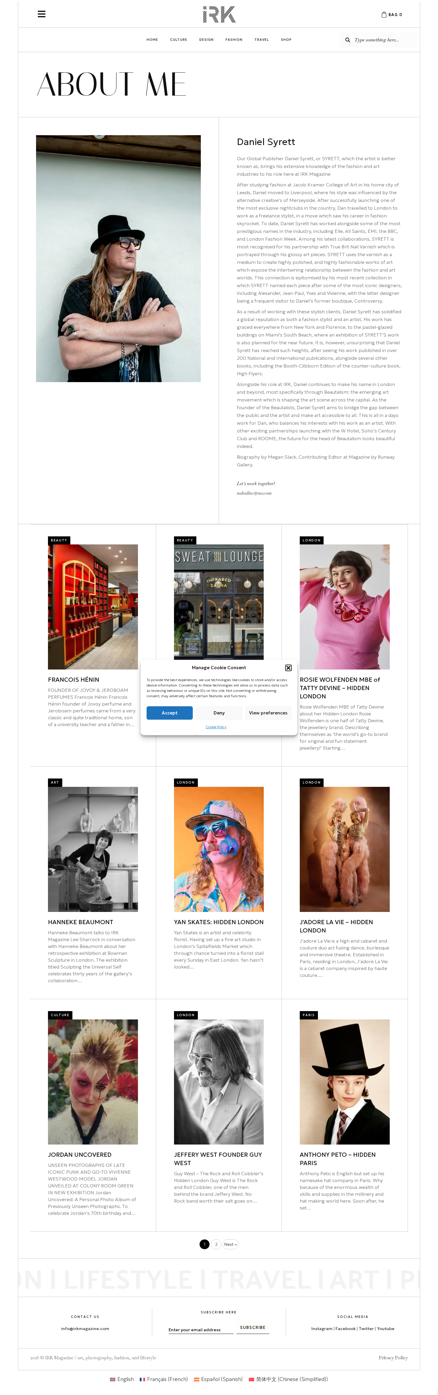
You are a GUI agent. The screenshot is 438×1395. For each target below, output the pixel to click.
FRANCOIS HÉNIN (73, 680)
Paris (309, 1015)
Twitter (367, 1328)
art (55, 782)
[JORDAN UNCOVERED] (93, 1081)
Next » (230, 1244)
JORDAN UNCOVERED (79, 1155)
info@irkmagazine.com (85, 1328)
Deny (219, 713)
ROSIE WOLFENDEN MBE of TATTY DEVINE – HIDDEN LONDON (340, 688)
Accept (170, 713)
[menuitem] (122, 1379)
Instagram (322, 1328)
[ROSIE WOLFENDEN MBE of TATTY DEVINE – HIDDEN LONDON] (345, 606)
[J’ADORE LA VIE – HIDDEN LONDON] (345, 849)
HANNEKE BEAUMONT (80, 922)
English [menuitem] (125, 1379)
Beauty (59, 540)
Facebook (346, 1328)
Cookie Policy (216, 727)
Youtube (385, 1328)
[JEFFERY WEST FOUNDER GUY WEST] (219, 1081)
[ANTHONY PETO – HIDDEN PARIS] (345, 1081)
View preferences (268, 713)
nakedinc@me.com (254, 493)
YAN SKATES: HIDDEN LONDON (219, 922)
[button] (288, 668)
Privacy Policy (393, 1357)
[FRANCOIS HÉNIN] (93, 606)
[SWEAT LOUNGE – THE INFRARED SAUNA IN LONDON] (219, 606)
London (312, 540)
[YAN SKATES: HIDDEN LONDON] (219, 849)
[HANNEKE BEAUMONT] (93, 849)
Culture (60, 1015)
